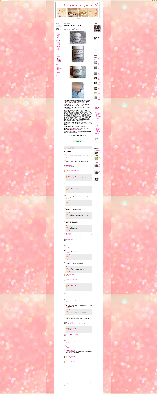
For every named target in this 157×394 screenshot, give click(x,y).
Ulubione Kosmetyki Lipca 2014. (97, 131)
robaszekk (67, 322)
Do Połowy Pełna (68, 292)
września (96, 111)
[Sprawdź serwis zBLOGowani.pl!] (97, 33)
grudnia (96, 107)
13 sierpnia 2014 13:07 (75, 244)
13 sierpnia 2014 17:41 (73, 262)
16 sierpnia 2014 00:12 (75, 334)
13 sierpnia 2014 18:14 (71, 274)
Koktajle (58, 33)
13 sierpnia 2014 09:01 (71, 165)
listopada (96, 108)
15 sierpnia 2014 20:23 (75, 176)
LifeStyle (58, 66)
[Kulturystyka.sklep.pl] (59, 76)
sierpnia (96, 112)
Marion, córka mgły (99, 158)
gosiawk (67, 274)
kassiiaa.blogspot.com (69, 244)
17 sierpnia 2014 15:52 (72, 350)
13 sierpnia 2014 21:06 (74, 292)
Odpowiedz (67, 157)
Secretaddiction (68, 239)
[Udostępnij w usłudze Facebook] (72, 147)
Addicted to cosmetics (96, 162)
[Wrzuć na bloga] (71, 147)
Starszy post (90, 382)
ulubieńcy (58, 72)
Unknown (69, 176)
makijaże (58, 48)
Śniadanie (58, 37)
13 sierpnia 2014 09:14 (72, 182)
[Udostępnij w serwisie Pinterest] (73, 147)
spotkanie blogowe (59, 70)
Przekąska (58, 34)
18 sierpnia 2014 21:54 (72, 361)
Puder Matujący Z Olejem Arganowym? (97, 123)
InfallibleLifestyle (68, 279)
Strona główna (78, 382)
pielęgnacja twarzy (71, 148)
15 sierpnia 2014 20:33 (75, 285)
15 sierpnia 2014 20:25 (75, 188)
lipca (96, 135)
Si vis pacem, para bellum (97, 150)
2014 (95, 106)
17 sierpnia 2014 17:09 (73, 356)
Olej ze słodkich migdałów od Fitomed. (99, 98)
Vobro (98, 151)
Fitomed (68, 148)
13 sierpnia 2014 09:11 (76, 170)
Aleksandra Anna (68, 221)
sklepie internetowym (74, 129)
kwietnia (96, 139)
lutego (96, 142)
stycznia (96, 143)
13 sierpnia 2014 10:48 (71, 233)
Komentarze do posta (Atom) (71, 383)
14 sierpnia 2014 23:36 (72, 317)
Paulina (67, 165)
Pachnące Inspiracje (97, 156)
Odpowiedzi (68, 200)
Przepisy (58, 35)
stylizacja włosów (59, 61)
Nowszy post (66, 382)
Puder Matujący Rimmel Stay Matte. (99, 63)
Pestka (67, 233)
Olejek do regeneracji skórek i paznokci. (98, 116)
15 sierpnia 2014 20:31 (75, 268)
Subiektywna (68, 356)
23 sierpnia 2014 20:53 (75, 328)
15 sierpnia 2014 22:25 (72, 322)
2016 (95, 103)
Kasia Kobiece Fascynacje (69, 170)
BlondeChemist (68, 262)
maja (96, 138)
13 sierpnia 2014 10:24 (74, 221)
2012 (95, 146)
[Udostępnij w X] (72, 147)
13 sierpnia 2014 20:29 (74, 279)
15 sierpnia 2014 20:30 (75, 227)
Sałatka (58, 36)
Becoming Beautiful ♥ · (97, 177)
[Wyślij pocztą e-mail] (70, 147)
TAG (58, 67)
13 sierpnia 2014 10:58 (73, 239)
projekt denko (59, 68)
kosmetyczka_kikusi (69, 334)
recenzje (74, 148)
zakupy (58, 73)
